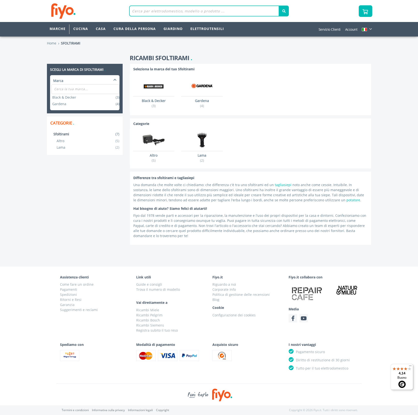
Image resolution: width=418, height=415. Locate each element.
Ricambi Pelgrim (149, 315)
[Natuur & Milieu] (347, 290)
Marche (58, 28)
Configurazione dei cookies (234, 315)
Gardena (85, 104)
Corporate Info (224, 289)
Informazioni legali (140, 410)
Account (351, 29)
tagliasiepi (283, 184)
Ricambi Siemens (150, 325)
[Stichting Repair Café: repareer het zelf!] (307, 294)
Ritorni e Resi (71, 299)
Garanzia (67, 304)
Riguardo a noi (224, 284)
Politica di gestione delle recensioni (241, 294)
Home (51, 43)
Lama (88, 147)
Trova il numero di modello (158, 289)
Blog (215, 299)
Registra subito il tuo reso (157, 330)
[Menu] (410, 367)
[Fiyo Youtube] (303, 318)
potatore (353, 200)
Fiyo (83, 11)
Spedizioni (68, 294)
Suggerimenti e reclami (79, 309)
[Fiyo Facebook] (293, 318)
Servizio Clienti (330, 29)
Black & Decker (85, 97)
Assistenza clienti (74, 277)
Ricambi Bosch (148, 320)
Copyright (162, 410)
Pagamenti (68, 289)
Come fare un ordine (77, 284)
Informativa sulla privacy (108, 410)
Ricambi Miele (147, 310)
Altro (88, 140)
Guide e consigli (149, 284)
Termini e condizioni (75, 410)
